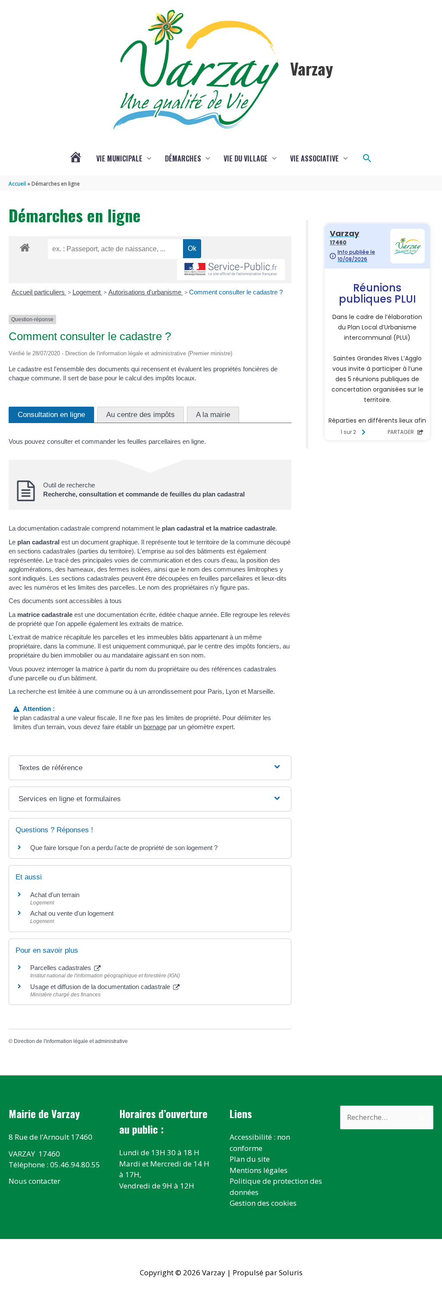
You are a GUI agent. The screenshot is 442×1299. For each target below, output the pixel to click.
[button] (367, 158)
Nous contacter (34, 1181)
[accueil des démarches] (25, 246)
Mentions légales (258, 1170)
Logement (87, 292)
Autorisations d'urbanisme (145, 292)
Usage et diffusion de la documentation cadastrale (101, 986)
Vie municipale (119, 158)
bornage (154, 726)
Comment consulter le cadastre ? (236, 292)
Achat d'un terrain (54, 894)
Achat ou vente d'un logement (72, 913)
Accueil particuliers (39, 292)
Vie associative (314, 158)
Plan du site (250, 1159)
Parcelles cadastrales (61, 967)
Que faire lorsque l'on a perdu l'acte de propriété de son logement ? (124, 847)
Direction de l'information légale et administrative (71, 1041)
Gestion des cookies (263, 1203)
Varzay (311, 68)
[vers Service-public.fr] (231, 269)
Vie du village (246, 158)
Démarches (183, 158)
